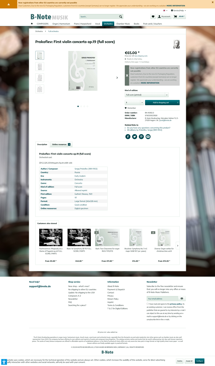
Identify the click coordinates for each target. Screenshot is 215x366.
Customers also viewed (47, 223)
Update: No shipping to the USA (81, 292)
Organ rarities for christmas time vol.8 (164, 250)
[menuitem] (101, 16)
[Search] (120, 16)
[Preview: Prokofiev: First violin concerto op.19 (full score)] (39, 55)
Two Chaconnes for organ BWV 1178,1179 (107, 250)
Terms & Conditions (116, 305)
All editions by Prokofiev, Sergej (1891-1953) (144, 130)
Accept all (189, 361)
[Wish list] (153, 16)
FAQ (70, 302)
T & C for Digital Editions (118, 308)
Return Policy (113, 299)
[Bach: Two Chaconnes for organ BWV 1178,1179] (107, 237)
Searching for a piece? (77, 305)
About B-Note (113, 286)
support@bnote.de (40, 286)
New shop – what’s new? (78, 286)
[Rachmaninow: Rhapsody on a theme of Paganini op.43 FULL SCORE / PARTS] (51, 237)
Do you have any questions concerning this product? (148, 128)
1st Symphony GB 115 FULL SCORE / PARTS (79, 250)
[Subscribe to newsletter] (182, 298)
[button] (4, 362)
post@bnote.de (165, 120)
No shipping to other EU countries (82, 289)
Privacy (110, 296)
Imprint (110, 302)
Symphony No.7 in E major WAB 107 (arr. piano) (136, 250)
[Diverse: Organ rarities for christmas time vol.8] (164, 237)
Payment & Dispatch (116, 289)
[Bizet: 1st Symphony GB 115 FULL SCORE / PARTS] (79, 237)
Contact (111, 292)
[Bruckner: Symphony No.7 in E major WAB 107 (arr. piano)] (136, 237)
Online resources (61, 144)
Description (42, 144)
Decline (179, 361)
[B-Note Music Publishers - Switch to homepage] (49, 17)
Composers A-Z (74, 296)
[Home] (32, 24)
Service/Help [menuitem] (178, 10)
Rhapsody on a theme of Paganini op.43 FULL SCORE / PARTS (50, 251)
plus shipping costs (141, 56)
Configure (199, 361)
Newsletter (73, 299)
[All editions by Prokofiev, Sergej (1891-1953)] (177, 44)
